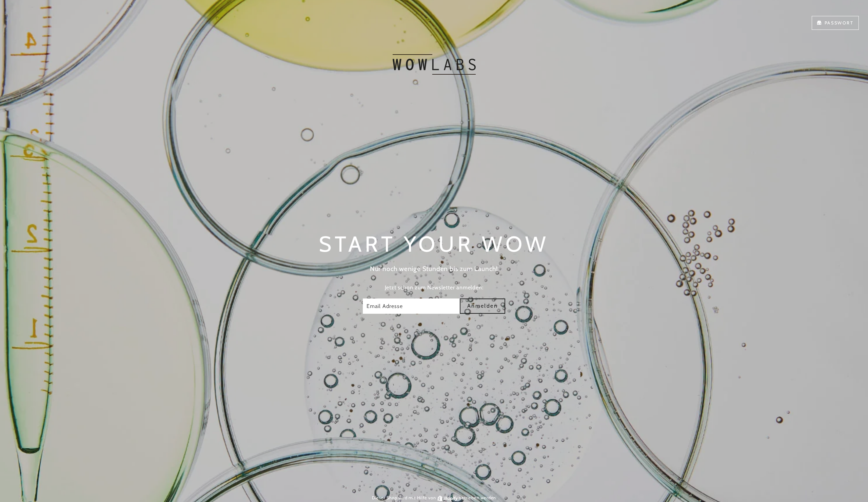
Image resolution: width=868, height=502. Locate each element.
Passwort (839, 22)
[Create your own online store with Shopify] (448, 497)
